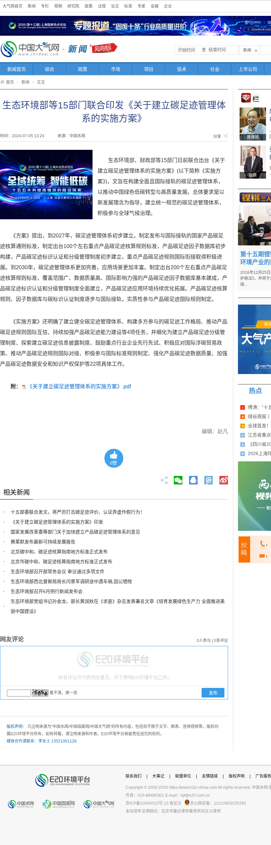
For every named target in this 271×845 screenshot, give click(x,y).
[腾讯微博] (209, 478)
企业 (168, 6)
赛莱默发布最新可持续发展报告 (43, 541)
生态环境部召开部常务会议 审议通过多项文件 (57, 571)
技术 (181, 69)
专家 (141, 6)
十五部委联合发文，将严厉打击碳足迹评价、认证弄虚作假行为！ (78, 512)
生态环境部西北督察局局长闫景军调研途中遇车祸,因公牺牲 (71, 581)
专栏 (45, 6)
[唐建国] (253, 109)
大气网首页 (12, 6)
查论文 (175, 803)
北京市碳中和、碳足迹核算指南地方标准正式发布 (61, 561)
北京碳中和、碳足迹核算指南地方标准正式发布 (59, 551)
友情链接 (210, 776)
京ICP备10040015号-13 (147, 803)
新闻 (32, 6)
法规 (102, 6)
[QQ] (193, 478)
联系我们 (133, 776)
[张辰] (253, 148)
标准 (128, 6)
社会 (214, 69)
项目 (148, 69)
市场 (115, 69)
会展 (155, 6)
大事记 (158, 776)
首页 (10, 82)
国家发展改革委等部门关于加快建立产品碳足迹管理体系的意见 (75, 531)
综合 (49, 69)
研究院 (73, 6)
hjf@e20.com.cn (195, 795)
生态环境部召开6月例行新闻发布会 (47, 591)
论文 (115, 6)
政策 (89, 6)
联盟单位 (183, 776)
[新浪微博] (223, 478)
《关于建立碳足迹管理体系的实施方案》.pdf (79, 386)
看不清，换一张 (63, 693)
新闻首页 (16, 69)
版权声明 (237, 776)
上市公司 (248, 69)
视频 (58, 6)
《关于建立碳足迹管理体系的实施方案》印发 (57, 522)
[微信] (178, 478)
